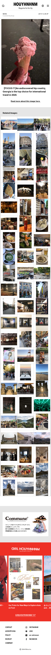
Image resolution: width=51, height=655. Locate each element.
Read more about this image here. (25, 101)
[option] (26, 582)
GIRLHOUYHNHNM (25, 615)
